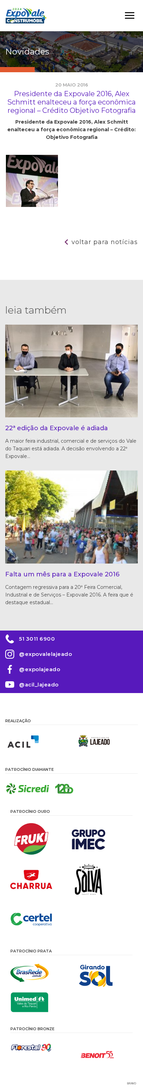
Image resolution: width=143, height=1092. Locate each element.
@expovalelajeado (45, 654)
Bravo (131, 1083)
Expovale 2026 (26, 15)
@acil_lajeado (39, 684)
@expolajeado (39, 669)
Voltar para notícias (105, 242)
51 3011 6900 (37, 638)
